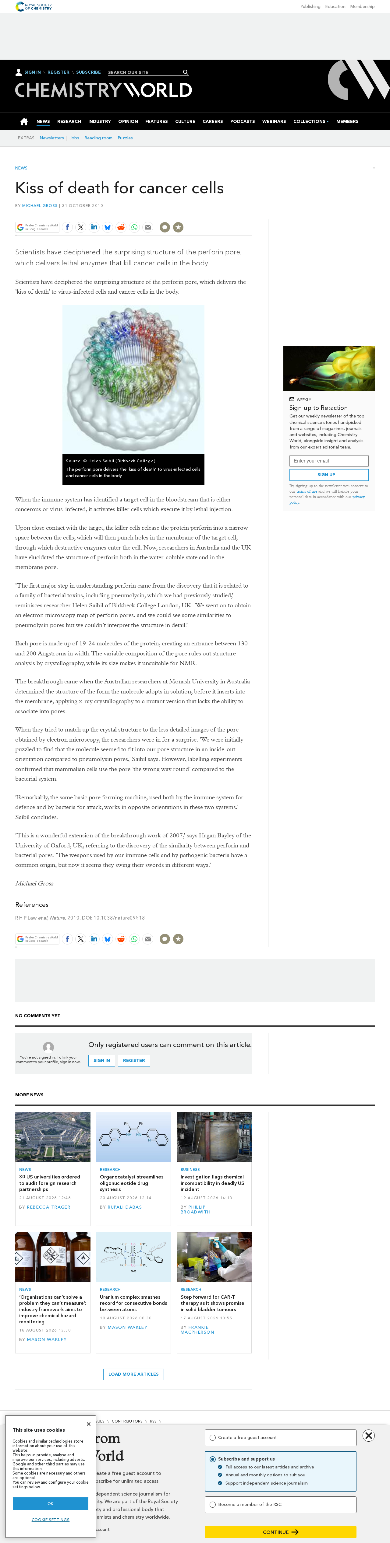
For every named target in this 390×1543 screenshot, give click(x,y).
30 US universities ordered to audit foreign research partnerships (49, 1183)
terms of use (306, 491)
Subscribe (88, 72)
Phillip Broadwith (196, 1210)
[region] (50, 1476)
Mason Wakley (47, 1339)
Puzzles (125, 138)
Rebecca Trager (48, 1207)
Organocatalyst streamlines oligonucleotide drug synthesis (131, 1183)
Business (190, 1169)
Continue (276, 1532)
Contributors (127, 1421)
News (21, 168)
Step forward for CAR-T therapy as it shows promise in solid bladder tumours (212, 1303)
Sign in (102, 1060)
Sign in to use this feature (222, 212)
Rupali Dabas (125, 1207)
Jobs (74, 138)
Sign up (326, 474)
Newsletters (52, 138)
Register (58, 72)
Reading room (98, 138)
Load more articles (133, 1374)
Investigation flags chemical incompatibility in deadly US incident (212, 1183)
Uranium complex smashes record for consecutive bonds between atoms (133, 1303)
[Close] (88, 1424)
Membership (362, 6)
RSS (153, 1421)
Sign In (32, 72)
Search (185, 72)
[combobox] (146, 72)
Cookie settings (51, 1519)
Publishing (311, 6)
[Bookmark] (178, 227)
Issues (98, 1421)
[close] (251, 212)
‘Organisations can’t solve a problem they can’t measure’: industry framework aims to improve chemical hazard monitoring (52, 1309)
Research (110, 1169)
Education (335, 6)
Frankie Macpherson (197, 1330)
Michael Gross (40, 205)
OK (51, 1503)
